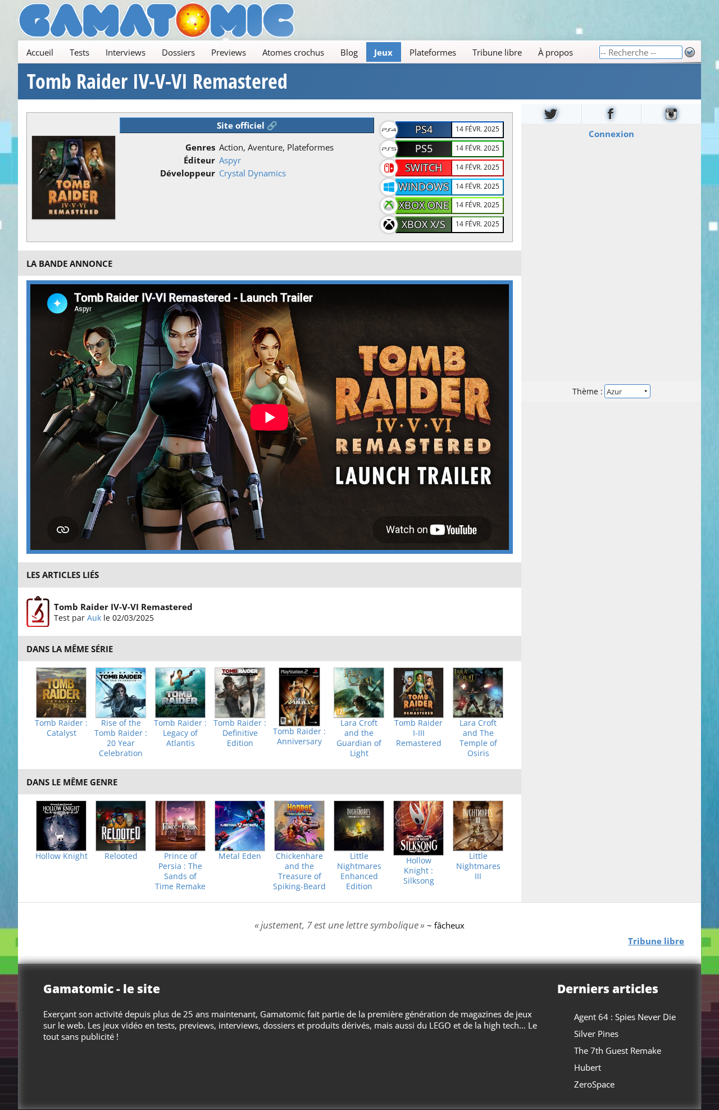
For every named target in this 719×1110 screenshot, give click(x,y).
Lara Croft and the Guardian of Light (358, 738)
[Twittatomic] (551, 114)
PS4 (424, 129)
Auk (94, 617)
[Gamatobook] (611, 114)
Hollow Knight (61, 856)
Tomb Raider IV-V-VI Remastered (157, 81)
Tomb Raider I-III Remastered (418, 733)
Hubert (587, 1067)
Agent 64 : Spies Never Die (625, 1016)
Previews (228, 52)
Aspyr (230, 160)
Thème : (588, 391)
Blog (349, 52)
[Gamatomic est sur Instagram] (671, 114)
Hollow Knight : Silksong (418, 871)
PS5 (424, 148)
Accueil (39, 52)
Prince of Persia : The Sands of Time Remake (180, 871)
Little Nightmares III (478, 866)
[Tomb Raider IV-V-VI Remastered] (37, 611)
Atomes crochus (293, 52)
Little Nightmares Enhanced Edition (359, 871)
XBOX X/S (423, 224)
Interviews (125, 52)
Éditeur (199, 160)
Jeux (383, 52)
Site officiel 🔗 (247, 125)
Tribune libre (497, 52)
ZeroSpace (594, 1084)
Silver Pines (596, 1033)
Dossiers (178, 52)
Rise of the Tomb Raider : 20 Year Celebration (120, 738)
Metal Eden (240, 856)
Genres (200, 147)
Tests (79, 52)
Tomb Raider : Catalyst (61, 728)
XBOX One (424, 205)
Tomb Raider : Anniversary (299, 736)
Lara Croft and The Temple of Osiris (478, 738)
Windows (423, 186)
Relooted (121, 856)
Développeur (187, 173)
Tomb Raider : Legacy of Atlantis (180, 733)
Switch (423, 167)
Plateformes (432, 52)
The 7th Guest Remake (617, 1050)
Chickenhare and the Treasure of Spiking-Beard (299, 871)
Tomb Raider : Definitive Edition (239, 733)
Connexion (611, 133)
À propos (555, 52)
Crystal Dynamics (252, 173)
